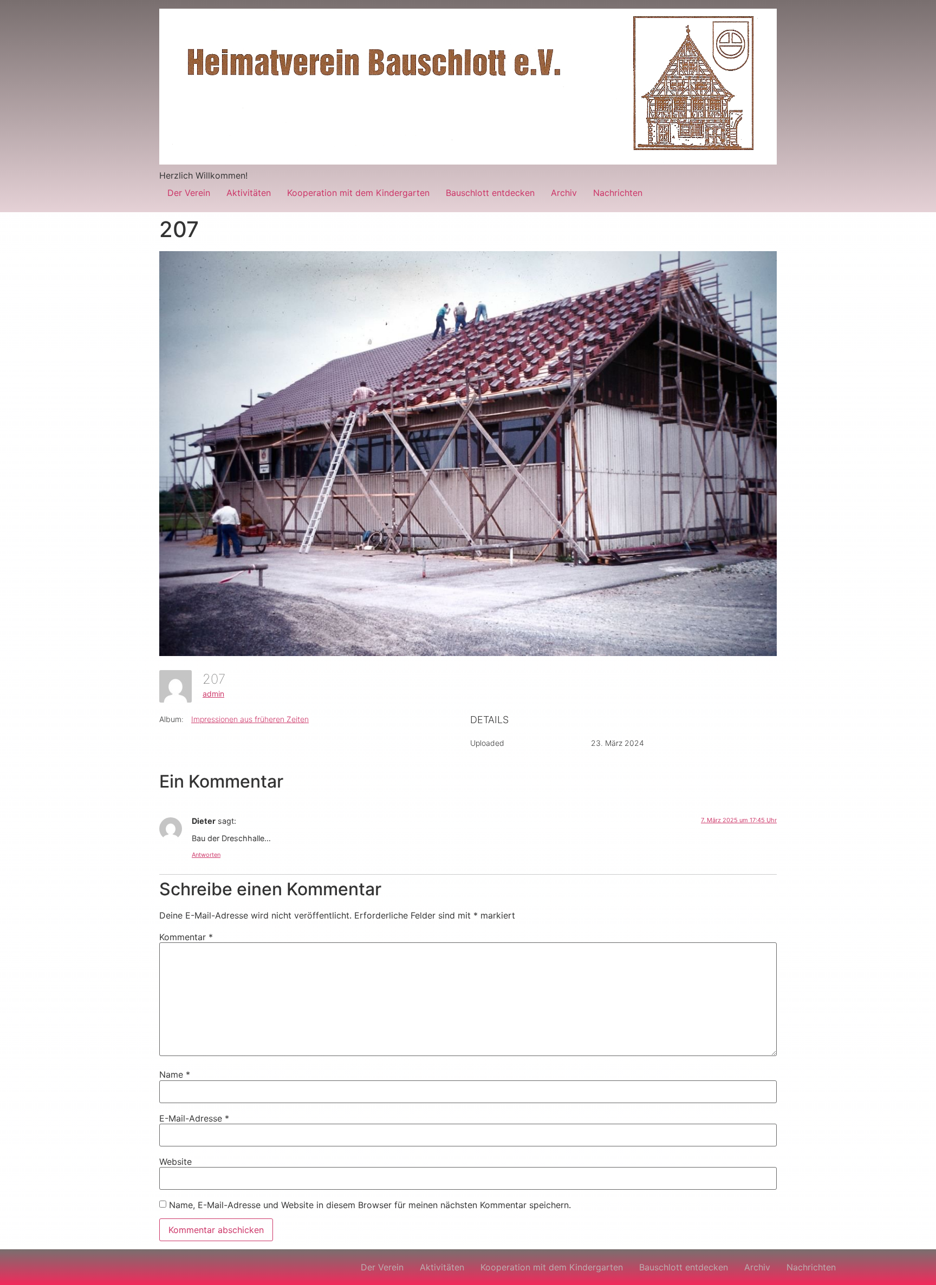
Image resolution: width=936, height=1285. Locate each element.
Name (174, 1074)
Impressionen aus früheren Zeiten (250, 719)
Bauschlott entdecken (490, 192)
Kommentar (186, 937)
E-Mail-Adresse (194, 1118)
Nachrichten (617, 192)
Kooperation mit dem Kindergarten (358, 192)
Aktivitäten (248, 192)
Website (175, 1161)
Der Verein (188, 192)
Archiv (564, 192)
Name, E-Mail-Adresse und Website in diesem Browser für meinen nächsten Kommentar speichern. (370, 1205)
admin (213, 693)
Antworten (206, 854)
